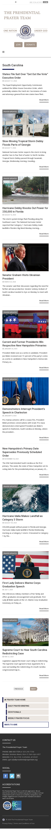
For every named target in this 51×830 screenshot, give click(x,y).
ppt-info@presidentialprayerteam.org (22, 759)
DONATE (30, 44)
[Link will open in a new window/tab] (5, 776)
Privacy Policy (7, 823)
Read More (44, 100)
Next (33, 689)
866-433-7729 (14, 751)
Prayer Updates (10, 112)
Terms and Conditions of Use (24, 823)
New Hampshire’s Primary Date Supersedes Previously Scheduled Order (22, 452)
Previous (19, 689)
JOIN (18, 44)
